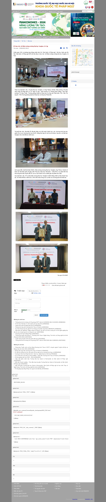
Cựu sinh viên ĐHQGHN (82, 491)
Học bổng (57, 486)
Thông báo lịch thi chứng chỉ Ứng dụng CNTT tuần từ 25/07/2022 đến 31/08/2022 (36, 340)
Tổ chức (22, 11)
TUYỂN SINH (37, 11)
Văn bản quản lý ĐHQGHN (20, 496)
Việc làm (57, 488)
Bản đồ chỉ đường (76, 45)
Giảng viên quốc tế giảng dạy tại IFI (24, 325)
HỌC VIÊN (59, 11)
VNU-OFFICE (17, 486)
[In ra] (64, 48)
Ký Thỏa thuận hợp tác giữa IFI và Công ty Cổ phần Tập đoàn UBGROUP (34, 328)
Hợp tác (44, 11)
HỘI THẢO (38, 37)
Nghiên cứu (52, 11)
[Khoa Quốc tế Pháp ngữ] (23, 4)
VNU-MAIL (16, 483)
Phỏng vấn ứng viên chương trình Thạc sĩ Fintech (28, 327)
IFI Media (74, 81)
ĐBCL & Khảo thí (53, 37)
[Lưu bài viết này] (67, 48)
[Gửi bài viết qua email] (61, 48)
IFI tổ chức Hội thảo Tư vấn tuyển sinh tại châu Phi (28, 323)
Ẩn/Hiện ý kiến (37, 293)
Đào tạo (29, 11)
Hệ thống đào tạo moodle (41, 483)
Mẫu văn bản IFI (18, 491)
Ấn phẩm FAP (30, 37)
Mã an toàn (16, 310)
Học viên (78, 486)
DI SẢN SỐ (15, 37)
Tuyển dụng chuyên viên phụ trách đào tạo (26, 338)
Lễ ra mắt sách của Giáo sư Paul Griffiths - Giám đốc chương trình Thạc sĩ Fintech (36, 355)
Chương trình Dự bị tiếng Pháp (23, 333)
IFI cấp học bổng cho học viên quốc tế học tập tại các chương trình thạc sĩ (34, 352)
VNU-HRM (16, 488)
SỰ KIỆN (45, 37)
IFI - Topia (22, 37)
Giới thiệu (15, 11)
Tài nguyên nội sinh (39, 488)
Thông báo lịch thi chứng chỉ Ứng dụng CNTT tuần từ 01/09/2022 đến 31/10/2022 (36, 322)
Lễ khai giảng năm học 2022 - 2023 (24, 357)
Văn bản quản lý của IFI (19, 493)
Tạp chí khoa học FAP (40, 491)
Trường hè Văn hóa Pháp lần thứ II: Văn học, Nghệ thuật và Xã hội (32, 354)
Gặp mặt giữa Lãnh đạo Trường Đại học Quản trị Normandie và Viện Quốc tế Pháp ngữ (41, 358)
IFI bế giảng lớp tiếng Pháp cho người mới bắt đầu (28, 368)
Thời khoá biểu (38, 486)
